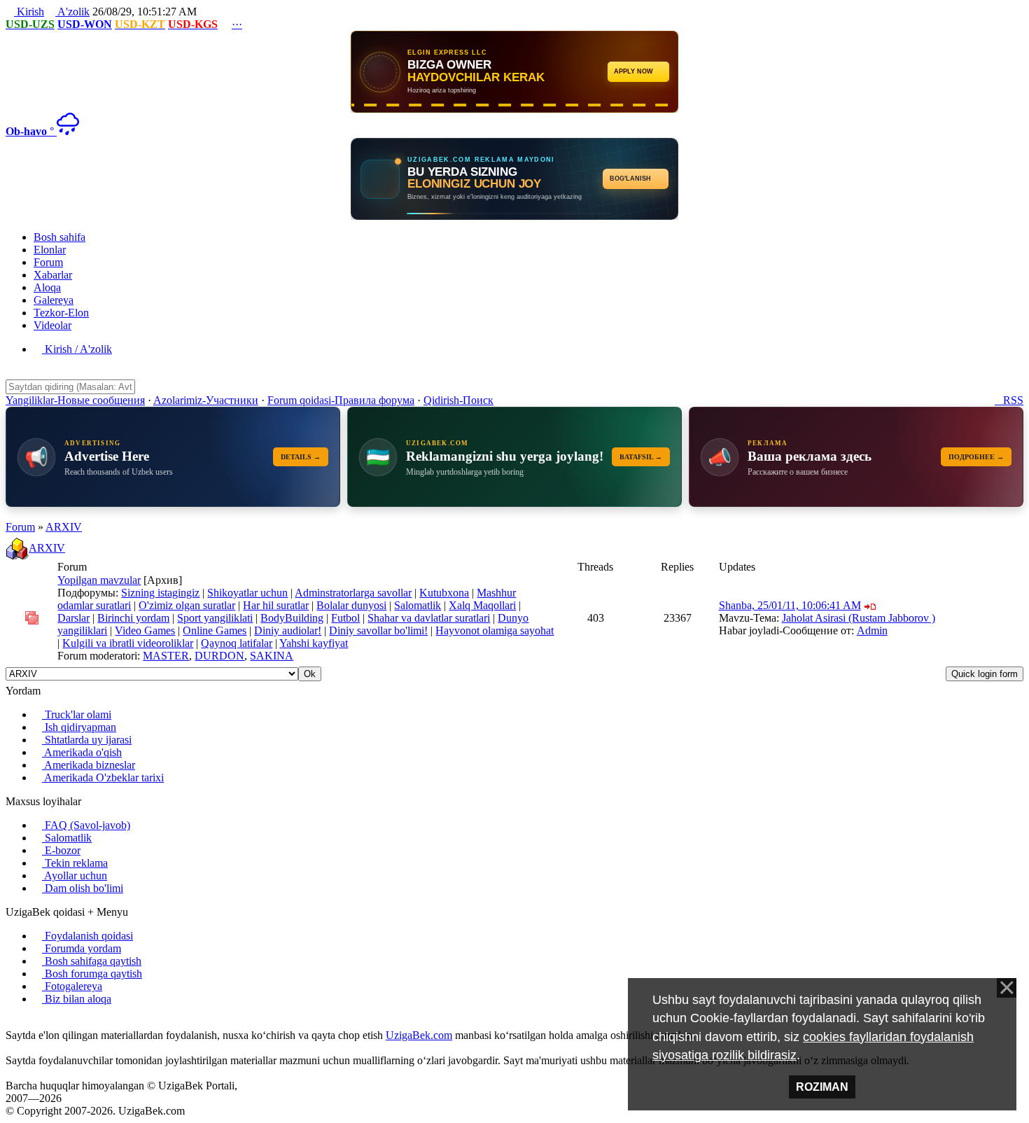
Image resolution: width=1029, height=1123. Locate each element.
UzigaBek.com (419, 1035)
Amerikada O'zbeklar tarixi (103, 777)
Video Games (145, 630)
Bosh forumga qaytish (92, 973)
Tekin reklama (75, 863)
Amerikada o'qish (82, 752)
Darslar (73, 618)
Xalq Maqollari (482, 605)
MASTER (166, 656)
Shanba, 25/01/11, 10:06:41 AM (790, 605)
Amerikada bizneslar (88, 765)
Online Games (214, 630)
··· (237, 24)
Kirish (29, 12)
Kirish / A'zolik (77, 349)
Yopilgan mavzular (99, 580)
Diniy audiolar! (287, 630)
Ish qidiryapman (79, 727)
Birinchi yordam (133, 618)
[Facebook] (21, 1022)
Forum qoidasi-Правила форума (340, 400)
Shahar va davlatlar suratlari (429, 618)
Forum (20, 527)
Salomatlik (417, 605)
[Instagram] (10, 1022)
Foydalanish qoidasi (87, 936)
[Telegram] (43, 1022)
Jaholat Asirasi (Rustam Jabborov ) (858, 618)
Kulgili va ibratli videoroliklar (127, 643)
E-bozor (61, 850)
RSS (1009, 400)
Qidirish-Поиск (458, 400)
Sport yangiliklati (215, 618)
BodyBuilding (291, 618)
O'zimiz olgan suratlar (187, 605)
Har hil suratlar (276, 605)
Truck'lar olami (76, 714)
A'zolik (72, 12)
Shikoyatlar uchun (247, 593)
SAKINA (271, 656)
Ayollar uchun (74, 875)
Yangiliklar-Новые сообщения (75, 400)
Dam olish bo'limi (82, 888)
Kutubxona (444, 593)
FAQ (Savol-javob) (86, 825)
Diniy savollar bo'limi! (378, 630)
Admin (872, 630)
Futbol (345, 618)
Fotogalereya (72, 986)
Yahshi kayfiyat (313, 643)
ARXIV (64, 527)
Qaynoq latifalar (236, 643)
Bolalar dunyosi (351, 605)
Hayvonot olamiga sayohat (494, 630)
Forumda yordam (81, 948)
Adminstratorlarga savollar (353, 593)
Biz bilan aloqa (76, 999)
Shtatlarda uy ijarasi (87, 740)
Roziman (822, 1087)
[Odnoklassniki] (32, 1022)
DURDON (219, 656)
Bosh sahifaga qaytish (91, 961)
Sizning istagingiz (160, 593)
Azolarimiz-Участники (205, 400)
